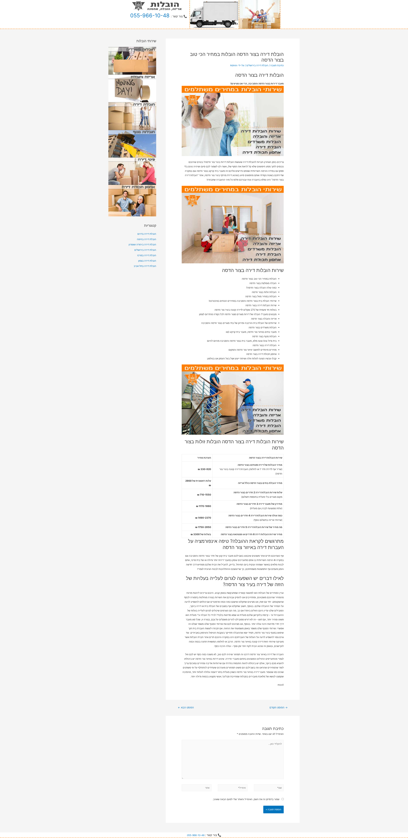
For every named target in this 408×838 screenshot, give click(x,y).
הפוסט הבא (186, 707)
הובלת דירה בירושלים (257, 65)
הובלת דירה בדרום (146, 233)
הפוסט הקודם (279, 707)
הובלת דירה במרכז (146, 255)
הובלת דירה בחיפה (146, 239)
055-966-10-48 (149, 15)
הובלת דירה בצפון (147, 260)
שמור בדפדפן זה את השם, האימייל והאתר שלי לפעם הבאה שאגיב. (246, 799)
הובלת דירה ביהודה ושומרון (142, 244)
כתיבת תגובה (277, 65)
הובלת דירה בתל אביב (145, 265)
